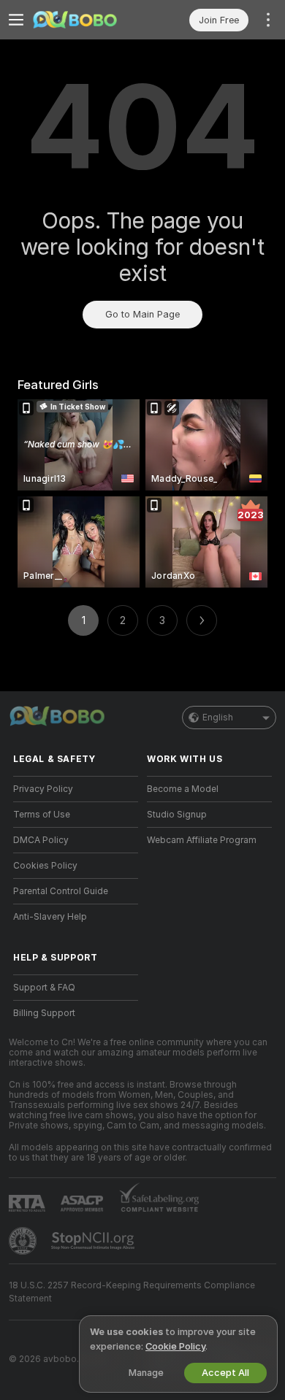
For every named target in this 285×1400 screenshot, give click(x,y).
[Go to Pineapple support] (24, 1241)
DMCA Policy (41, 840)
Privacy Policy (43, 789)
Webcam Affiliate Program (201, 840)
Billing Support (44, 1013)
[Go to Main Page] (87, 19)
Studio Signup (177, 814)
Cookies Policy (45, 866)
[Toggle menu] (16, 19)
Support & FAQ (44, 987)
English (217, 717)
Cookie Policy (175, 1346)
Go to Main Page (142, 314)
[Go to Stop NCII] (94, 1241)
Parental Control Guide (60, 891)
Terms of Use (41, 814)
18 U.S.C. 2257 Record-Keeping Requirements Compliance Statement (132, 1292)
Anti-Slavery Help (50, 917)
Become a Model (182, 789)
